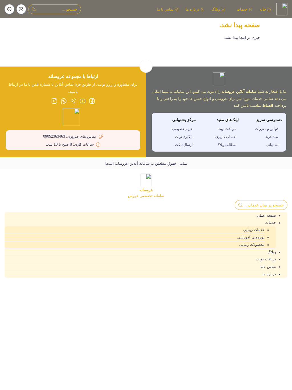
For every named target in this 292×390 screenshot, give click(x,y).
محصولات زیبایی (252, 244)
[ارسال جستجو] (35, 9)
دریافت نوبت (266, 259)
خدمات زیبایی (254, 230)
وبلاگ (271, 252)
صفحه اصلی (266, 215)
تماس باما (268, 266)
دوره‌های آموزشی (251, 237)
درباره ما (269, 274)
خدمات (270, 222)
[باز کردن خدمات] (234, 9)
